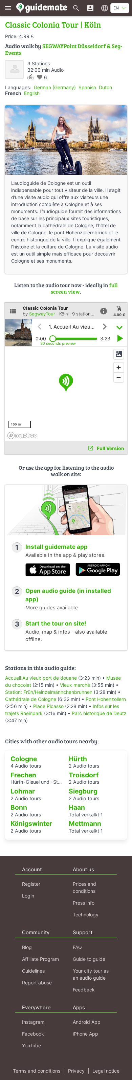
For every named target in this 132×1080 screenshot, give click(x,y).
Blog (27, 947)
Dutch (105, 87)
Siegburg (83, 791)
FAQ (77, 947)
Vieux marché (75, 685)
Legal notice (105, 1071)
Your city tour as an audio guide (91, 974)
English (32, 93)
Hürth (78, 759)
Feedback (84, 989)
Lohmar (22, 791)
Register (31, 884)
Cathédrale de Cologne (30, 699)
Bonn (18, 807)
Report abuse (37, 982)
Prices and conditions (84, 887)
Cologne (23, 759)
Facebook (33, 1034)
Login (28, 896)
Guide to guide (89, 959)
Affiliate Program (40, 959)
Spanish (87, 87)
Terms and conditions (36, 1071)
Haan (77, 807)
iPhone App (85, 1034)
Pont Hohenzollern (106, 699)
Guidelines (33, 971)
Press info (83, 903)
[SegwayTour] (14, 69)
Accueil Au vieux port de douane (41, 678)
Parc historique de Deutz (99, 713)
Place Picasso (48, 706)
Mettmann (85, 823)
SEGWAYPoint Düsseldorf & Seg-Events (63, 49)
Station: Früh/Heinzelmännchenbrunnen (48, 692)
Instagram (33, 1022)
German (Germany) (55, 87)
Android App (87, 1022)
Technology (85, 914)
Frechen (23, 775)
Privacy (76, 1071)
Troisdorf (83, 775)
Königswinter (31, 823)
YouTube (31, 1045)
